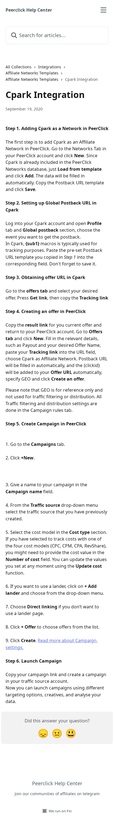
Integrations (49, 66)
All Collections (19, 66)
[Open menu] (103, 10)
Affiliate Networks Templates (32, 73)
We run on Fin (60, 810)
